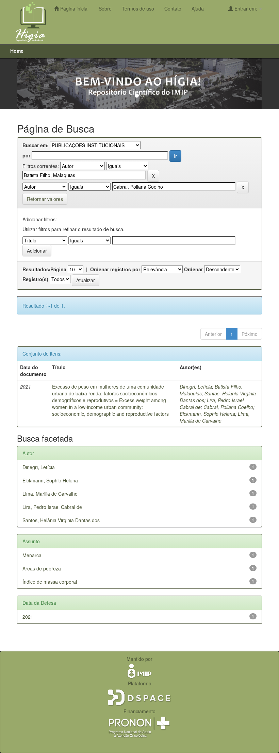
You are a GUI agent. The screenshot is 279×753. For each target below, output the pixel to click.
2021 (27, 616)
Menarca (32, 555)
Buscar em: (35, 145)
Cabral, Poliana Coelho (228, 407)
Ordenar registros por (115, 269)
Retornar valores (45, 198)
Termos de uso (138, 8)
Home (16, 50)
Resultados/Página (44, 269)
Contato (172, 8)
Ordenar (193, 269)
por (26, 155)
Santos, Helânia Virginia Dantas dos (61, 520)
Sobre (105, 8)
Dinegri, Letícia (196, 386)
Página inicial (73, 8)
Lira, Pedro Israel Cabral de (52, 506)
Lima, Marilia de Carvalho (215, 417)
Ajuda (198, 8)
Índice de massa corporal (49, 581)
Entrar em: (246, 8)
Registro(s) (35, 279)
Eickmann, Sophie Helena (207, 413)
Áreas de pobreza (41, 568)
